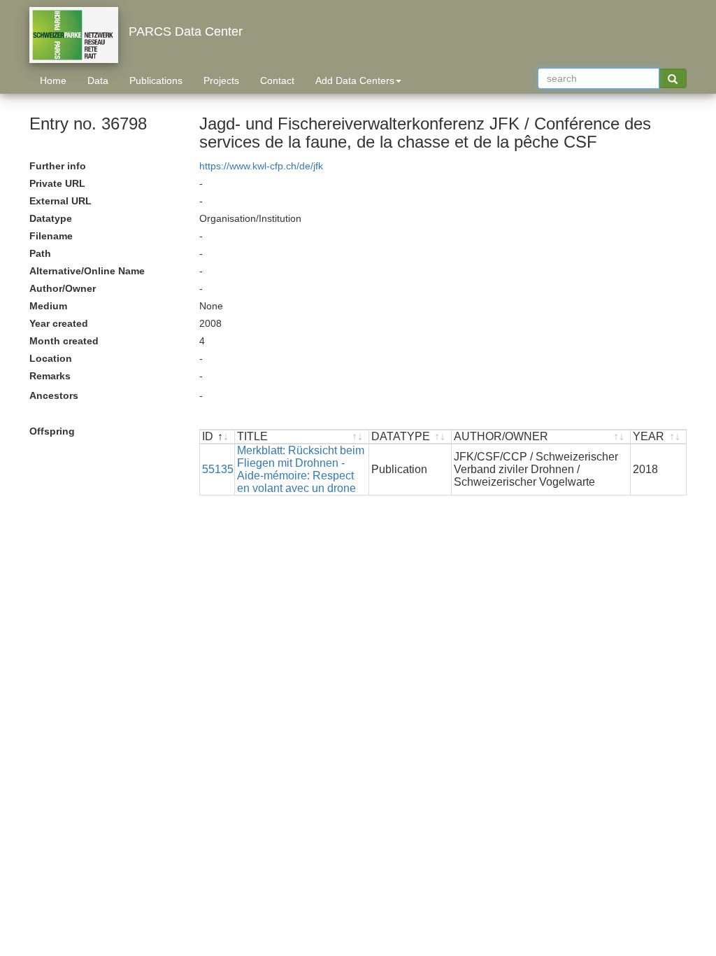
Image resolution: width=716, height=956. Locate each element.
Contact (277, 80)
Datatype (50, 218)
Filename (51, 235)
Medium (48, 305)
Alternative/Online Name (87, 270)
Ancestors (53, 395)
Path (40, 253)
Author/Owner (62, 288)
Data (97, 80)
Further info (57, 165)
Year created (58, 323)
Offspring (52, 431)
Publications (155, 80)
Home (53, 80)
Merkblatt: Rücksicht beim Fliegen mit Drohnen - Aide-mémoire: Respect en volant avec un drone (300, 469)
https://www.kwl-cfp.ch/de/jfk (261, 165)
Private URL (57, 183)
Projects (221, 80)
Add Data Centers (354, 80)
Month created (64, 340)
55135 (218, 469)
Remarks (50, 375)
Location (50, 358)
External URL (60, 200)
